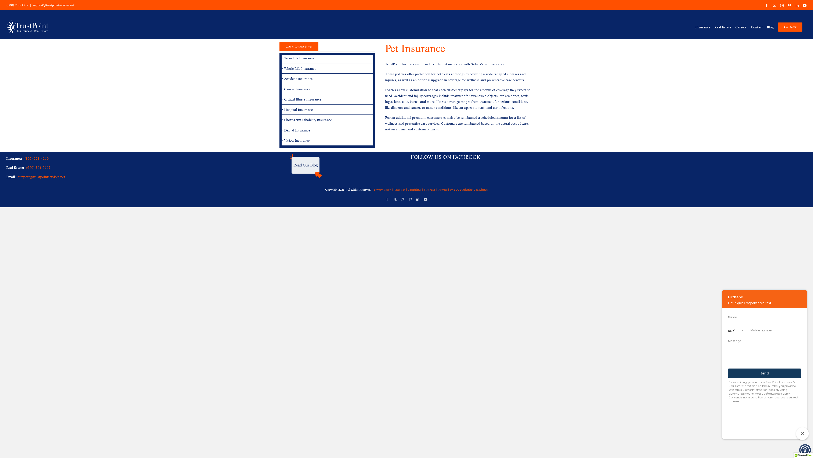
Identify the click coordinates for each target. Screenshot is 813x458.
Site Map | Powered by (438, 189)
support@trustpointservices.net (53, 5)
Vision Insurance (297, 140)
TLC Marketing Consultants (471, 189)
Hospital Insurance (298, 109)
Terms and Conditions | (408, 189)
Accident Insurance (298, 78)
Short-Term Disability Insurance (308, 119)
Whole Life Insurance (300, 68)
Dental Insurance (297, 130)
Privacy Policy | (384, 189)
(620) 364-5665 (38, 167)
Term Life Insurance (299, 58)
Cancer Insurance (297, 89)
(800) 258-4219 (17, 5)
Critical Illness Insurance (302, 99)
